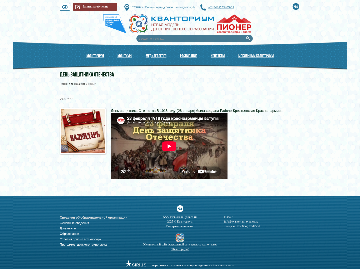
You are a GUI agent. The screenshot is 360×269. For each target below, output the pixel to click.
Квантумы (125, 56)
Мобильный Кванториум (256, 56)
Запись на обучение (95, 6)
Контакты (218, 56)
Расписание (188, 56)
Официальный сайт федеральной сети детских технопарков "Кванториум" (180, 247)
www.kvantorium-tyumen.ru (180, 217)
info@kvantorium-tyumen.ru (241, 221)
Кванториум (95, 56)
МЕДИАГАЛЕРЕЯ (156, 56)
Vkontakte (295, 6)
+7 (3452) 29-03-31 (221, 7)
